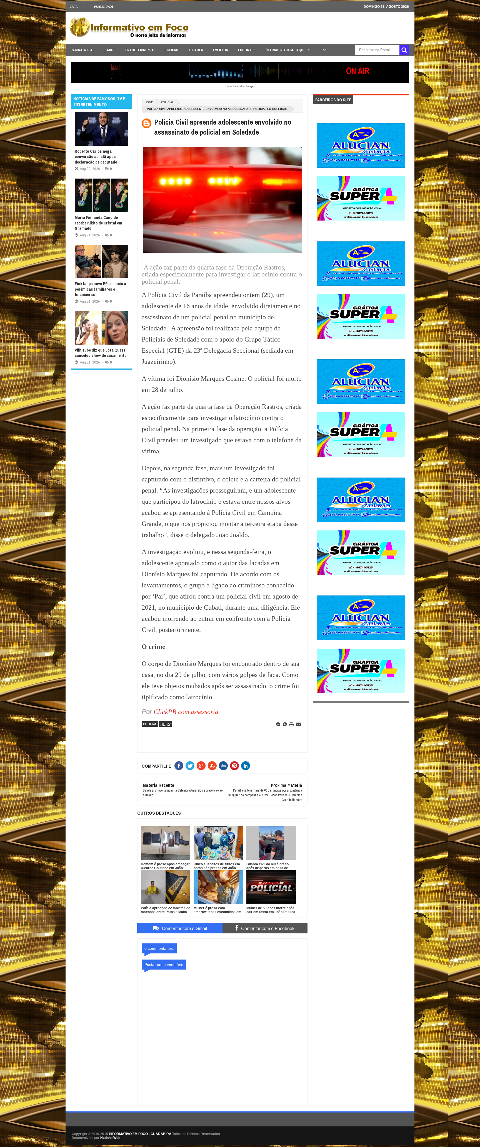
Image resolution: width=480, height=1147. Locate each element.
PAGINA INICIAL (82, 50)
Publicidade (104, 6)
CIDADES (196, 50)
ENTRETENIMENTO (139, 50)
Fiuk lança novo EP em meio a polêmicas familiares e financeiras (100, 289)
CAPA (74, 6)
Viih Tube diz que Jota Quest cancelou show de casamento (101, 353)
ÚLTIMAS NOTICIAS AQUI (285, 50)
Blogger (249, 86)
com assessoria (197, 711)
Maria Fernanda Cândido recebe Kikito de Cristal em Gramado (98, 222)
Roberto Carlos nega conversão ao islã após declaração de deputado (96, 156)
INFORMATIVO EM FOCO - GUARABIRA (140, 1134)
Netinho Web (110, 1138)
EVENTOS (220, 50)
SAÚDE (109, 50)
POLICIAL (171, 50)
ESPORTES (247, 50)
